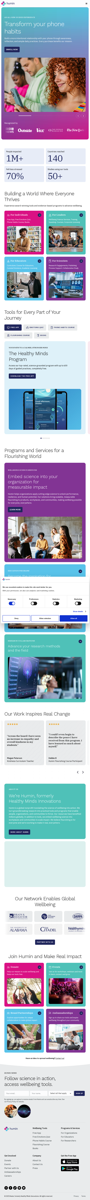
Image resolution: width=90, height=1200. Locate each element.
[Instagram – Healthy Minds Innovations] (6, 1188)
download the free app (22, 376)
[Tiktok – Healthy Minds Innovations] (15, 1188)
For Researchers (68, 1140)
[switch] (34, 603)
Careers (8, 1176)
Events (7, 1164)
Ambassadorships (12, 1172)
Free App (37, 1133)
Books (35, 1148)
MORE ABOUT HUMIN (19, 832)
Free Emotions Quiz (41, 1137)
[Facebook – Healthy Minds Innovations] (10, 1188)
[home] (8, 3)
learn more (15, 510)
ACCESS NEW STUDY (15, 49)
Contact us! (59, 1058)
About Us (37, 1160)
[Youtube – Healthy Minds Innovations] (23, 1188)
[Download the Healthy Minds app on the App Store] (70, 1161)
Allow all (73, 618)
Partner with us (45, 942)
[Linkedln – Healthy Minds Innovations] (19, 1188)
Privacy (76, 1196)
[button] (86, 3)
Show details (78, 611)
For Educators (67, 1137)
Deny (16, 618)
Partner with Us (11, 1168)
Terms (83, 1196)
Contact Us (38, 1164)
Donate (7, 1160)
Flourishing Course (41, 1144)
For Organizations (69, 1133)
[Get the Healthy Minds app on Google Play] (70, 1168)
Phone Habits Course (42, 1140)
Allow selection (45, 618)
